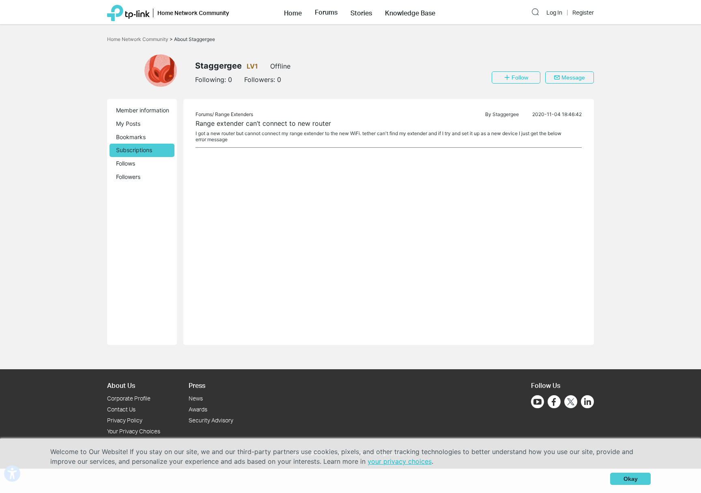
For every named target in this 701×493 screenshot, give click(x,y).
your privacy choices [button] (400, 461)
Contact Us (121, 409)
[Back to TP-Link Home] (128, 12)
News (196, 398)
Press (197, 385)
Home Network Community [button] (193, 12)
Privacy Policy (124, 420)
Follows (125, 163)
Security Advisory (211, 420)
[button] (292, 12)
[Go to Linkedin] (587, 401)
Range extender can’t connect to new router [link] (263, 123)
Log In (554, 12)
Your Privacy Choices (133, 431)
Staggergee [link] (505, 114)
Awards (198, 409)
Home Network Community (138, 39)
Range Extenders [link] (234, 114)
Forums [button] (326, 12)
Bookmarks (131, 136)
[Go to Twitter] (570, 402)
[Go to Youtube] (537, 401)
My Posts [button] (128, 123)
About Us (121, 385)
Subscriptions (134, 149)
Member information (142, 110)
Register (583, 12)
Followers (128, 176)
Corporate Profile (129, 398)
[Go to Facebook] (554, 401)
